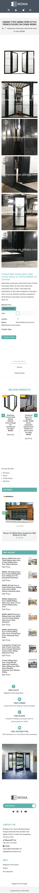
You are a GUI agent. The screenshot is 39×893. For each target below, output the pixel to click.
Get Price (6, 567)
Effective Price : (7, 305)
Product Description (19, 361)
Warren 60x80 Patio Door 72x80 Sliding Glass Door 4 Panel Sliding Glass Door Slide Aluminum (11, 561)
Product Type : (7, 329)
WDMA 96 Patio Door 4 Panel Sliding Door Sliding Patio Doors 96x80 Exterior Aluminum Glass (11, 588)
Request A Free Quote (10, 865)
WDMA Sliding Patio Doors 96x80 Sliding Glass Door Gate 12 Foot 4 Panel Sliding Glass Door (11, 603)
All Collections (8, 872)
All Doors (6, 473)
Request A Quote (8, 308)
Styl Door (6, 481)
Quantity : (5, 319)
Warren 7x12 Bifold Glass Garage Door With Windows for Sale (19, 534)
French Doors (7, 478)
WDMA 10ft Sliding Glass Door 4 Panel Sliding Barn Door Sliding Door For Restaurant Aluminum (11, 575)
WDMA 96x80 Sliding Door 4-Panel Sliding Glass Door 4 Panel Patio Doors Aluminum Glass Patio (11, 633)
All (3, 28)
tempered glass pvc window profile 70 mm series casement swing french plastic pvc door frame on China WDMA (28, 424)
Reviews (19, 367)
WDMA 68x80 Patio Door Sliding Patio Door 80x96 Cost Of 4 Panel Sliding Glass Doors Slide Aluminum (11, 618)
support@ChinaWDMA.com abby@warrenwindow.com (12, 849)
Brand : (4, 322)
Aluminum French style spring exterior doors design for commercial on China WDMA (10, 423)
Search (5, 868)
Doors (5, 476)
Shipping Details (19, 373)
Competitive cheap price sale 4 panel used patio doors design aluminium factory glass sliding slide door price (11, 649)
